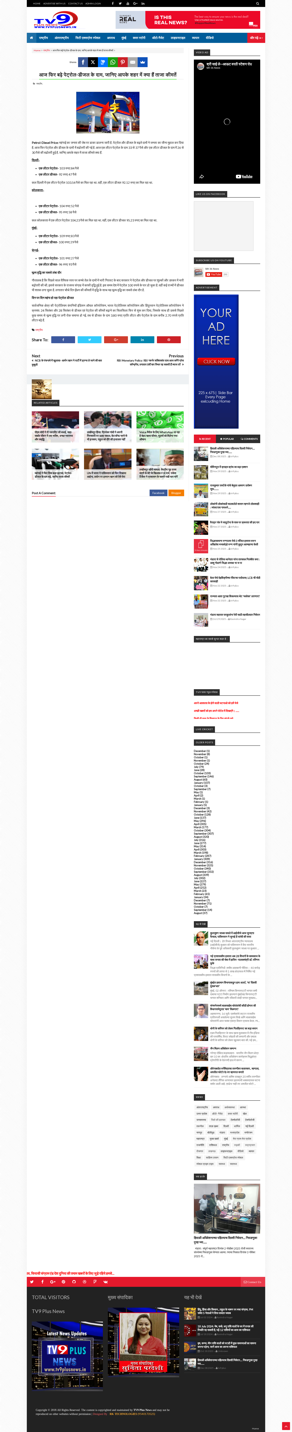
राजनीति (200, 1145)
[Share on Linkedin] (142, 339)
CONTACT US (75, 3)
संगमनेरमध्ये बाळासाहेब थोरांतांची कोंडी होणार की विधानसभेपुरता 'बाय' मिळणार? (233, 1007)
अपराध (216, 1107)
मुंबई (226, 1138)
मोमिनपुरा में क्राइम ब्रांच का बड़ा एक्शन (229, 467)
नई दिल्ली (249, 1126)
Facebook (158, 493)
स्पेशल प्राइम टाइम (205, 1163)
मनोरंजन (248, 1132)
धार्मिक (237, 1126)
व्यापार (251, 1151)
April (196, 795)
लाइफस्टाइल (226, 1151)
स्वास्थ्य (233, 1163)
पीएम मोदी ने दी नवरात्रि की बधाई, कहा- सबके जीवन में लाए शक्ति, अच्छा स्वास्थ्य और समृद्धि (54, 435)
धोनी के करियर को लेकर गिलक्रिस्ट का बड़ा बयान (233, 1028)
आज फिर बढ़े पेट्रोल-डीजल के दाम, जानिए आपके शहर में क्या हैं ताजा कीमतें (108, 74)
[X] (93, 62)
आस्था (243, 1107)
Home (37, 50)
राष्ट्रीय (46, 50)
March (197, 798)
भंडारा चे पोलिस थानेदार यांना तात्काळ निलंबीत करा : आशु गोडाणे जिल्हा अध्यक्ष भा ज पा (235, 561)
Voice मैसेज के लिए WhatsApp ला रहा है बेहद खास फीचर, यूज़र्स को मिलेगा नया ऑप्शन (159, 435)
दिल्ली (226, 1126)
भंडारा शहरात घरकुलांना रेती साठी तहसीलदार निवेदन (235, 614)
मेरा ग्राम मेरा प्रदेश (242, 1138)
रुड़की (237, 1145)
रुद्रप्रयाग (250, 1145)
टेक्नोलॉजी (235, 1119)
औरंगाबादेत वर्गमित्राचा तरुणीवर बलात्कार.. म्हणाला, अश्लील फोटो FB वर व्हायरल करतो (234, 1070)
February (199, 801)
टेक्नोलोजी (249, 1119)
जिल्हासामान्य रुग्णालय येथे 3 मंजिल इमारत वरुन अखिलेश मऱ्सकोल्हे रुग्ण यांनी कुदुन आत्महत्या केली (234, 542)
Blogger (176, 493)
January (198, 782)
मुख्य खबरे (214, 1138)
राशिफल (213, 1145)
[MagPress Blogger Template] (61, 20)
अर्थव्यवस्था (229, 1107)
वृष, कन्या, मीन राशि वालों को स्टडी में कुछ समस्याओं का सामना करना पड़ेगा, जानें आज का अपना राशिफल (227, 1344)
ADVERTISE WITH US (54, 3)
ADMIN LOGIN (93, 3)
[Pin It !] (169, 339)
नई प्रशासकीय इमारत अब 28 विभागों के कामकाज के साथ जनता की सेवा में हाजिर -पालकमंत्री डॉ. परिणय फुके (235, 959)
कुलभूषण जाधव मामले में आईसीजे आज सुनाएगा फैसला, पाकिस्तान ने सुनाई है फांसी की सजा (232, 934)
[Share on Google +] (116, 339)
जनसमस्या (201, 1119)
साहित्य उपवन (212, 1157)
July (196, 766)
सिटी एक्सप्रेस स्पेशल (233, 1157)
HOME (37, 3)
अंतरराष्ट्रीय (202, 1107)
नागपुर (199, 1132)
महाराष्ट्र (200, 1138)
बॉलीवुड (210, 1132)
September (200, 776)
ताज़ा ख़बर (213, 1126)
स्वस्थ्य (222, 1163)
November (200, 754)
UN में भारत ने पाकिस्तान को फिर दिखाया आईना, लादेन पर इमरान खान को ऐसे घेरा (106, 474)
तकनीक (200, 1126)
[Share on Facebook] (63, 339)
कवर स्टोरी (233, 1113)
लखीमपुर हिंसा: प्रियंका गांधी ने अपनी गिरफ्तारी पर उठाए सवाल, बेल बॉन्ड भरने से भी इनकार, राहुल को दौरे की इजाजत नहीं (107, 435)
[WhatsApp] (113, 62)
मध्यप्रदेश (234, 1132)
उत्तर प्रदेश (201, 1113)
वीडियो (241, 1151)
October (199, 757)
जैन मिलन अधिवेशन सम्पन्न (223, 1048)
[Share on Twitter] (90, 339)
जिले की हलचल (218, 1119)
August (198, 779)
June (196, 770)
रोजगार (199, 1151)
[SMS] (103, 62)
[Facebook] (83, 62)
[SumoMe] (143, 62)
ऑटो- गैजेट (217, 1113)
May (196, 792)
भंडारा (222, 1132)
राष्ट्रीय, (39, 83)
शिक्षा (198, 1157)
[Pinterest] (123, 62)
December (200, 751)
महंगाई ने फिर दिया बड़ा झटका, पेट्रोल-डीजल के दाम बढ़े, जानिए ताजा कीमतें (53, 474)
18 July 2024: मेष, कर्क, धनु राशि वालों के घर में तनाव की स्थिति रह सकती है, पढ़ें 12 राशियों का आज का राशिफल (225, 1328)
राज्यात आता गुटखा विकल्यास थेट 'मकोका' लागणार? (235, 596)
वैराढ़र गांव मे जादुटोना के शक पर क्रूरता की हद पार (234, 522)
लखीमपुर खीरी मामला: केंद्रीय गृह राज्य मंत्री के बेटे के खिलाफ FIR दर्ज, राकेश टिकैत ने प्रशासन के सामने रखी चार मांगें (158, 473)
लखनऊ (212, 1151)
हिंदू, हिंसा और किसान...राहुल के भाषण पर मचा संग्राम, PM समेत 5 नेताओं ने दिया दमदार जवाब (225, 1311)
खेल (245, 1113)
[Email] (133, 62)
